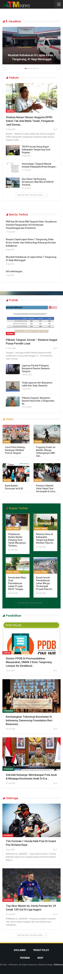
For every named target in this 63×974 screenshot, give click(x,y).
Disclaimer (20, 950)
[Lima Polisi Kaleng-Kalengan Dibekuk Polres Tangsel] (16, 434)
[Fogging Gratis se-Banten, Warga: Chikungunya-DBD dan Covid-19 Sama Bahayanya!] (47, 434)
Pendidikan (8, 711)
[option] (31, 47)
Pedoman (25, 958)
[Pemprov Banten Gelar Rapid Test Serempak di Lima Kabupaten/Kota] (47, 472)
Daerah (10, 334)
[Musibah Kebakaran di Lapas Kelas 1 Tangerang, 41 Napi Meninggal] (31, 45)
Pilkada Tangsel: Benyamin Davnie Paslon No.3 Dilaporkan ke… (38, 401)
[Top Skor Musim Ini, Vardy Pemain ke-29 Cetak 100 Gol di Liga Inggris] (31, 885)
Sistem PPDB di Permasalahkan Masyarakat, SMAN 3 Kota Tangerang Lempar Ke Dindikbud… (29, 662)
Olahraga (8, 835)
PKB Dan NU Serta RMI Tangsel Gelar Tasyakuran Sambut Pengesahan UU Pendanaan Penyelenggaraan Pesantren (31, 224)
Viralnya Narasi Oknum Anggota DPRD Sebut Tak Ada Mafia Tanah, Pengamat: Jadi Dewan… (30, 121)
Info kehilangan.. (14, 271)
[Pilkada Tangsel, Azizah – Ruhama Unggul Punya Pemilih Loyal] (31, 320)
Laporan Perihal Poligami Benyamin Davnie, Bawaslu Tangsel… (36, 368)
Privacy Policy (41, 950)
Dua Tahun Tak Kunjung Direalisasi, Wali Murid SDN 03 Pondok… (38, 182)
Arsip (40, 958)
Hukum (7, 442)
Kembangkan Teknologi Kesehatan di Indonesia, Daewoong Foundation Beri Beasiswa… (29, 720)
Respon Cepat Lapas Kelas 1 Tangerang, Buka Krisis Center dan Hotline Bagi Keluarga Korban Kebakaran (31, 242)
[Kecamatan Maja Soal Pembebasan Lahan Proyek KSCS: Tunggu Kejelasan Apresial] (17, 565)
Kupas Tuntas (13, 529)
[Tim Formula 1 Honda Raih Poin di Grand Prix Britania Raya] (31, 820)
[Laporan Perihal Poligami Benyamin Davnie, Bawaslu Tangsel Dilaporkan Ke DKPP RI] (13, 369)
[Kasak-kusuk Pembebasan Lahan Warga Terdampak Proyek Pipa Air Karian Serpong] (45, 565)
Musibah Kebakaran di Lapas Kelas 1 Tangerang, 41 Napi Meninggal (31, 57)
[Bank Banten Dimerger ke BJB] (16, 472)
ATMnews (58, 964)
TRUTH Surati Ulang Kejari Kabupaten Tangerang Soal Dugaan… (36, 149)
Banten (10, 111)
